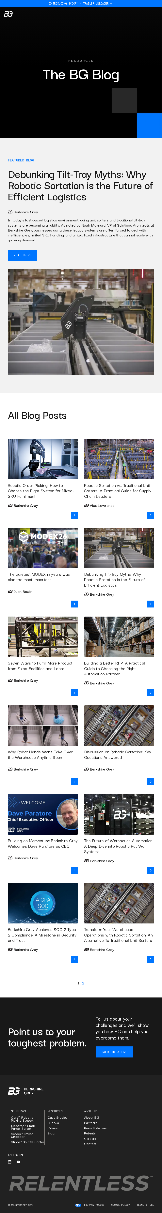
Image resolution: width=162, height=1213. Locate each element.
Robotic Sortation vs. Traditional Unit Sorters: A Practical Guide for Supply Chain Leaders (117, 490)
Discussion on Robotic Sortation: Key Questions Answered (117, 754)
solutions (18, 1111)
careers (90, 1138)
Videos (53, 1128)
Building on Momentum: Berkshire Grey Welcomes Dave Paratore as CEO (43, 843)
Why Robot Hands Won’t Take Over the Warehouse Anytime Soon (40, 754)
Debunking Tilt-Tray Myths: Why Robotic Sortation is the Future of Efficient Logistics (114, 579)
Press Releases (95, 1128)
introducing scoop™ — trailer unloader (78, 3)
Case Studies (58, 1117)
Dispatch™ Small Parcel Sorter (23, 1127)
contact (90, 1143)
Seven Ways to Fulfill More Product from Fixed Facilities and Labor (40, 665)
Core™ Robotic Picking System (22, 1119)
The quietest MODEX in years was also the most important (39, 577)
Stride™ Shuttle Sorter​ (27, 1141)
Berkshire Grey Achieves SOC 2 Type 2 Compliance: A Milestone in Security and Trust (42, 934)
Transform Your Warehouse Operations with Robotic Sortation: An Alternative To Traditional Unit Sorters (118, 934)
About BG (91, 1117)
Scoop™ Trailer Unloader (22, 1135)
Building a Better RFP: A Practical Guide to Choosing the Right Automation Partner (114, 668)
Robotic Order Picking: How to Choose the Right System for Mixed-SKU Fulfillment (41, 490)
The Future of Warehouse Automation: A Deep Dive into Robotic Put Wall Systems (118, 845)
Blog (30, 160)
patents (90, 1133)
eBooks (53, 1122)
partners (90, 1122)
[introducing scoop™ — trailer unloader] (111, 3)
